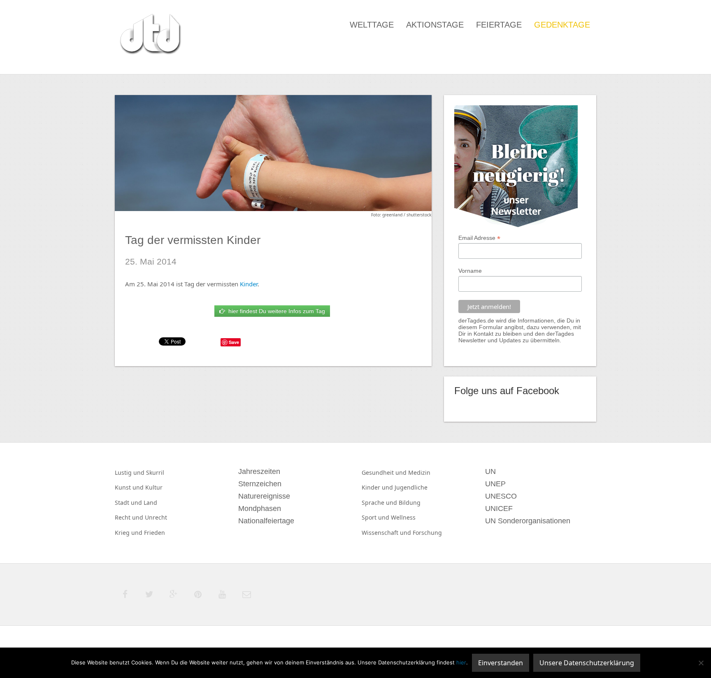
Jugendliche (411, 487)
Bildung (410, 502)
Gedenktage (562, 24)
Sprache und (380, 502)
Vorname (470, 270)
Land (150, 502)
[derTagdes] (149, 35)
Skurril (155, 472)
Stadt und (129, 502)
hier (461, 662)
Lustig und (130, 472)
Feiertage (499, 24)
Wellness (403, 517)
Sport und (376, 517)
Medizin (419, 472)
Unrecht (156, 517)
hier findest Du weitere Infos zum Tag (275, 311)
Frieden (154, 532)
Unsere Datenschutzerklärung (586, 662)
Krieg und (129, 532)
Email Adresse (479, 238)
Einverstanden (500, 662)
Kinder (249, 284)
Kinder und (378, 487)
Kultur (154, 487)
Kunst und (130, 487)
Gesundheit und (385, 472)
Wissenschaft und (387, 532)
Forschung (427, 532)
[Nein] (701, 663)
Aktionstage (435, 24)
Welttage (372, 24)
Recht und (130, 517)
